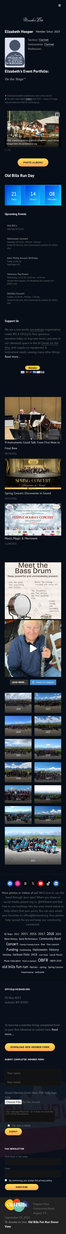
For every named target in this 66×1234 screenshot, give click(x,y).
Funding (12, 949)
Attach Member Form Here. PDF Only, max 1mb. (30, 1095)
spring (43, 967)
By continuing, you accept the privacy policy (30, 1180)
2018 (50, 933)
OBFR (43, 960)
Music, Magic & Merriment (21, 538)
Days (13, 199)
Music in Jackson (29, 960)
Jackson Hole (21, 954)
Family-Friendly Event (29, 944)
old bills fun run (15, 966)
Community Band (50, 939)
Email (7, 1168)
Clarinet (44, 40)
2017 (41, 934)
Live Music (43, 954)
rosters (29, 99)
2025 (58, 934)
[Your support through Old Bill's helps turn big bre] (33, 648)
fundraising (25, 949)
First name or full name (16, 1156)
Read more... (12, 356)
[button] (57, 114)
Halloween (40, 949)
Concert (12, 944)
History (54, 950)
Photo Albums (33, 162)
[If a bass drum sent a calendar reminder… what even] (33, 590)
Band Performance (28, 938)
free (43, 944)
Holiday (7, 954)
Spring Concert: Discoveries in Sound (28, 493)
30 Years (8, 934)
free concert (53, 944)
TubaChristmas (27, 972)
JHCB (34, 954)
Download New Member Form (29, 1047)
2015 (24, 934)
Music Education (12, 960)
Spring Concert (55, 967)
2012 (16, 934)
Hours (33, 199)
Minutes (52, 199)
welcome (39, 972)
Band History (10, 938)
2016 (33, 934)
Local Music (56, 954)
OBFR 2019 (55, 960)
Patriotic (34, 967)
